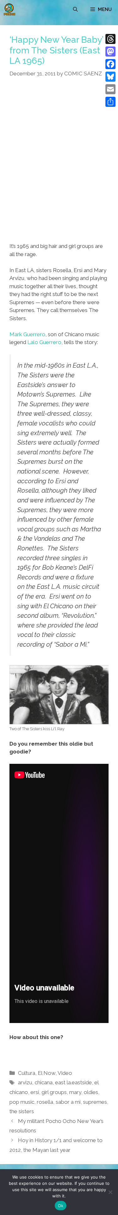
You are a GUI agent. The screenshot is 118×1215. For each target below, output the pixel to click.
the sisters (21, 1111)
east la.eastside (73, 1082)
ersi (35, 1092)
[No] (110, 1192)
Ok (61, 1205)
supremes (95, 1102)
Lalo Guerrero (44, 342)
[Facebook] (110, 64)
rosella (45, 1102)
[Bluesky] (110, 76)
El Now (46, 1073)
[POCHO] (9, 9)
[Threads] (110, 39)
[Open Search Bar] (75, 9)
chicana (44, 1082)
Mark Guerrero (27, 334)
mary (75, 1092)
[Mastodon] (110, 51)
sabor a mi (68, 1102)
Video (65, 1073)
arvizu (25, 1082)
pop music (21, 1102)
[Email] (110, 89)
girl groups (54, 1092)
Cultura (26, 1073)
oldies (91, 1092)
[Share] (110, 102)
